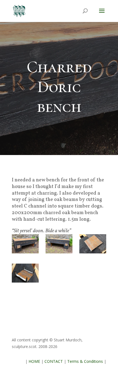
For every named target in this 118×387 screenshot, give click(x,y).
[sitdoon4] (25, 275)
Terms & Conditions (85, 361)
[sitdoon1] (25, 245)
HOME (34, 361)
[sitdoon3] (92, 245)
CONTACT (53, 361)
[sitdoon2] (59, 245)
